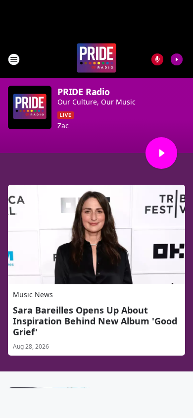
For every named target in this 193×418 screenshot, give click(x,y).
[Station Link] (96, 59)
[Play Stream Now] (177, 59)
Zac (63, 125)
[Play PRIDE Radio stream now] (30, 107)
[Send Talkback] (157, 59)
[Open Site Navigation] (14, 59)
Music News (33, 294)
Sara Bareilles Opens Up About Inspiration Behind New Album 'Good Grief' (95, 321)
